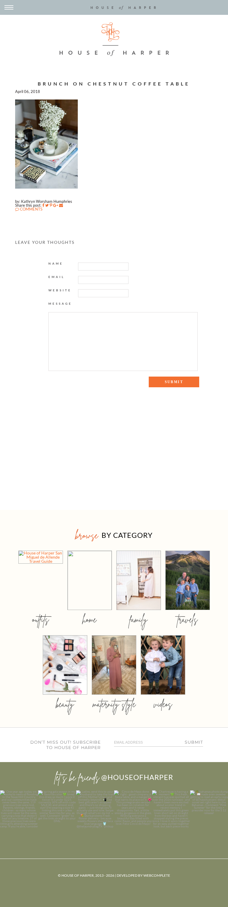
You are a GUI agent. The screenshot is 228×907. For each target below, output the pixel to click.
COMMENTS (30, 209)
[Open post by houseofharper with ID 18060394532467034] (57, 809)
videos (163, 704)
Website (60, 290)
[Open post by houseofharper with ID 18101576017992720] (171, 809)
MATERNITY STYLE (114, 704)
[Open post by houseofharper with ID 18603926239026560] (19, 809)
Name (55, 263)
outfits (40, 619)
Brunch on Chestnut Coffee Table (114, 83)
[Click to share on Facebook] (43, 205)
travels (188, 619)
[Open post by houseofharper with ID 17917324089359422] (133, 809)
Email (56, 277)
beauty (65, 704)
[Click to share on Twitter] (47, 205)
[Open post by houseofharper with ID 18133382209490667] (95, 809)
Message (60, 303)
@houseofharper (137, 777)
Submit (194, 742)
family (138, 619)
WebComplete (156, 875)
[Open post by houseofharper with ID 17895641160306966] (209, 809)
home (89, 619)
